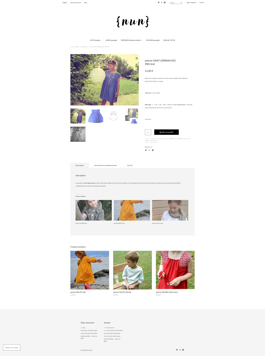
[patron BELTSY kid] (132, 210)
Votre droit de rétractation (89, 330)
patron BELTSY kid (119, 223)
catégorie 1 (154, 138)
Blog (85, 3)
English (65, 3)
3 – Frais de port (109, 328)
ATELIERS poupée (153, 40)
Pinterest (164, 2)
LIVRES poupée (111, 40)
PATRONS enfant (173, 138)
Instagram (158, 2)
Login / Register (191, 2)
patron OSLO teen (157, 223)
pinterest (182, 349)
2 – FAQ (83, 328)
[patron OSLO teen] (170, 210)
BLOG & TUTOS (169, 40)
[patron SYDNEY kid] (94, 210)
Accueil (72, 46)
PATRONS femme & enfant (131, 40)
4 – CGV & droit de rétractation (113, 330)
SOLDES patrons (84, 46)
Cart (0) (201, 2)
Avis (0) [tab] (129, 165)
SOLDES (77, 46)
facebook (179, 349)
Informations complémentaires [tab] (105, 165)
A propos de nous (75, 3)
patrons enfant (153, 142)
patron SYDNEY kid (81, 223)
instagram (176, 349)
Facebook (161, 2)
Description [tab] (80, 165)
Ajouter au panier (166, 132)
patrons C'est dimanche (162, 138)
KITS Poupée (95, 40)
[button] (73, 56)
